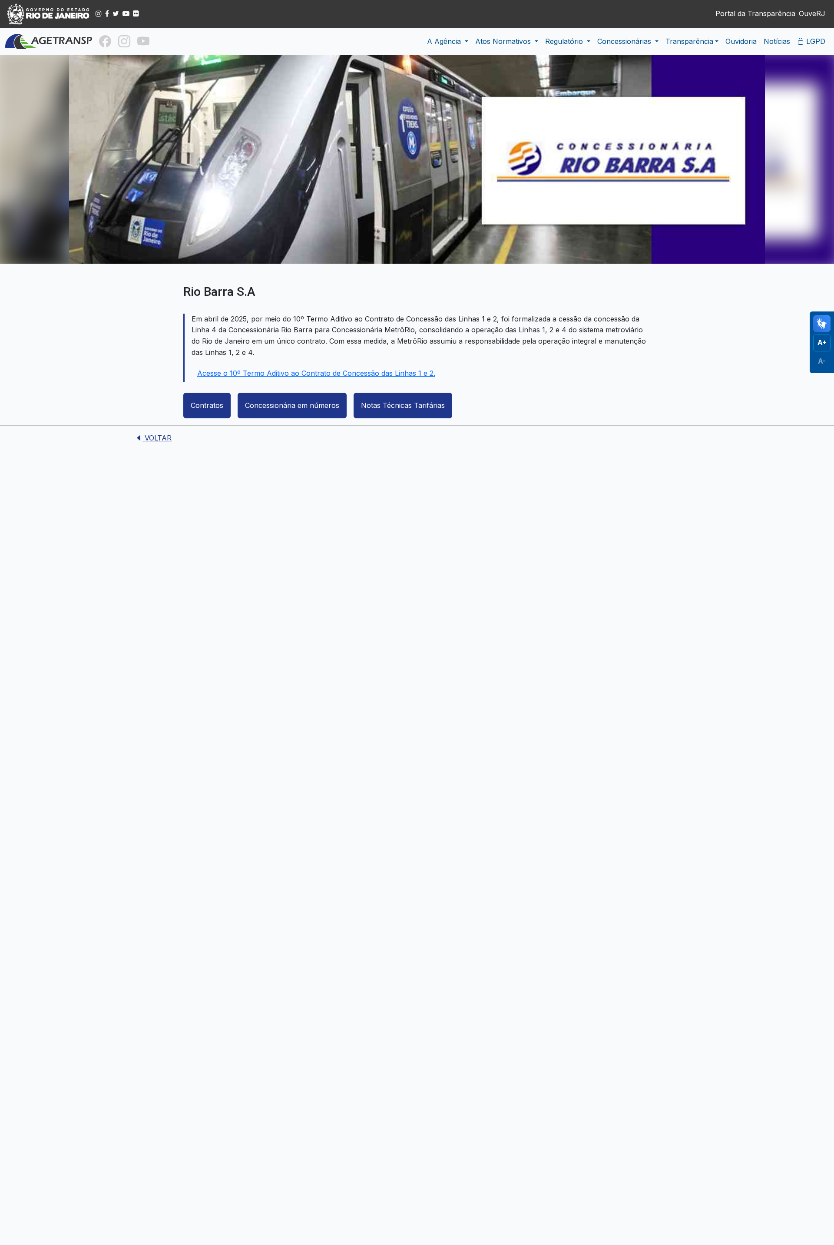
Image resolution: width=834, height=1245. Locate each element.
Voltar (157, 438)
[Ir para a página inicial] (48, 42)
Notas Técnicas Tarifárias (403, 405)
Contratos (207, 405)
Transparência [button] (689, 41)
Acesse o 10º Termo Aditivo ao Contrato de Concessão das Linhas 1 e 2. (316, 373)
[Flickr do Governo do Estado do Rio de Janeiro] (136, 13)
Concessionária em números (292, 405)
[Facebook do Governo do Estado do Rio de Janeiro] (107, 13)
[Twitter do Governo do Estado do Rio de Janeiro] (116, 13)
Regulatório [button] (565, 41)
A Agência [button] (445, 41)
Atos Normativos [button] (504, 41)
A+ (822, 342)
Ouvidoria (741, 41)
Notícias (777, 41)
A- (822, 360)
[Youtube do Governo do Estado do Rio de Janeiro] (125, 13)
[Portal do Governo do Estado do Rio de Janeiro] (48, 14)
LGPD (814, 41)
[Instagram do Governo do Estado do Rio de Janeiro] (99, 13)
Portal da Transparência (755, 13)
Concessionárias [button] (625, 41)
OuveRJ (812, 13)
